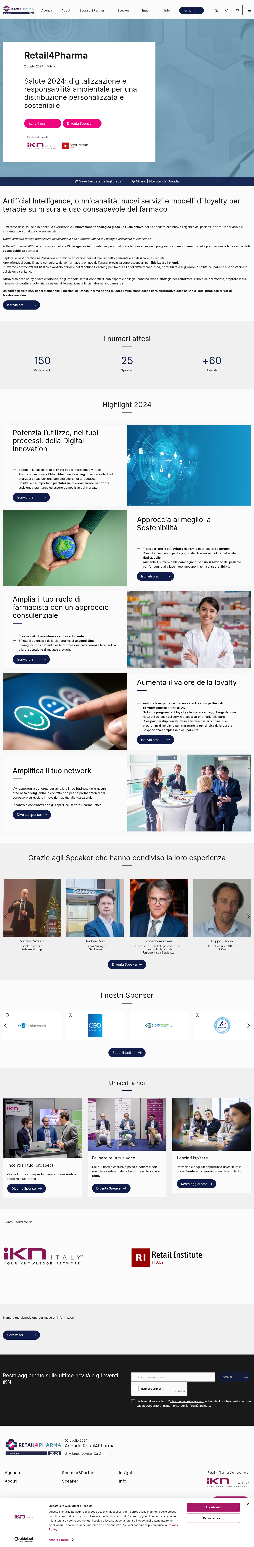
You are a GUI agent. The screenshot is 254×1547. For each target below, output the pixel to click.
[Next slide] (248, 102)
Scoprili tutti (121, 1053)
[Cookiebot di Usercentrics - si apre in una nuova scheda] (24, 1540)
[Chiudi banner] (248, 1504)
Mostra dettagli (59, 1539)
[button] (237, 10)
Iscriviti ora (36, 123)
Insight (146, 10)
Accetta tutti (213, 1507)
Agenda (46, 10)
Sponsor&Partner (91, 10)
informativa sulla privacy (187, 1401)
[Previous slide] (5, 102)
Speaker (123, 10)
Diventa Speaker (124, 964)
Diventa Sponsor (24, 1188)
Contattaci (15, 1335)
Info (167, 10)
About (65, 10)
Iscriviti (188, 10)
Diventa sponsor (29, 815)
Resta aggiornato (194, 1184)
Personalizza (211, 1518)
